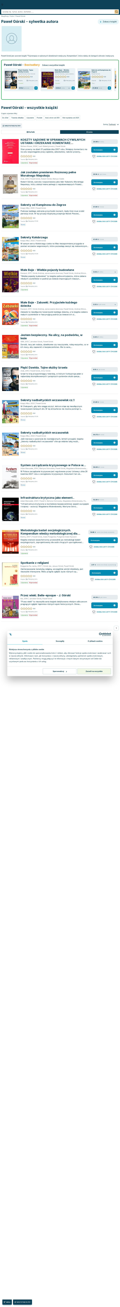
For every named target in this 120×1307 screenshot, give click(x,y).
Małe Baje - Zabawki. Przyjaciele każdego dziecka (49, 304)
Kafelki (31, 132)
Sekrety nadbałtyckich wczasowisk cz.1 (47, 400)
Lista (90, 132)
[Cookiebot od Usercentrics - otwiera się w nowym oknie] (100, 634)
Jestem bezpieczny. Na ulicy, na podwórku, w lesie (51, 336)
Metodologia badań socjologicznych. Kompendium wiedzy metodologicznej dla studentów (49, 533)
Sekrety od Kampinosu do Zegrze (43, 204)
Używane (30, 118)
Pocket (39, 118)
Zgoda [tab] (25, 641)
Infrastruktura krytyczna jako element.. (47, 497)
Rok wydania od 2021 (71, 118)
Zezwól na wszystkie (94, 671)
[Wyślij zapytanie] (116, 12)
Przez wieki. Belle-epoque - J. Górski (46, 595)
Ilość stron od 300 (52, 118)
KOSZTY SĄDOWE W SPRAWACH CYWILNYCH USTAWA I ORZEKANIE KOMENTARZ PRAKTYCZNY (53, 143)
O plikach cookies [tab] (95, 641)
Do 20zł (5, 118)
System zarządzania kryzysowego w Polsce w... (53, 465)
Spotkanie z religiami (35, 562)
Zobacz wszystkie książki (53, 65)
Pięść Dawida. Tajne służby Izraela (25, 71)
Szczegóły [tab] (60, 641)
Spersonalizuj (58, 671)
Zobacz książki (109, 21)
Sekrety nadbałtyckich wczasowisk (45, 432)
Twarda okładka (17, 118)
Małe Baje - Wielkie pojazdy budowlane (62, 71)
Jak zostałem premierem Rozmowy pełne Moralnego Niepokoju (48, 174)
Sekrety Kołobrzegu (34, 237)
